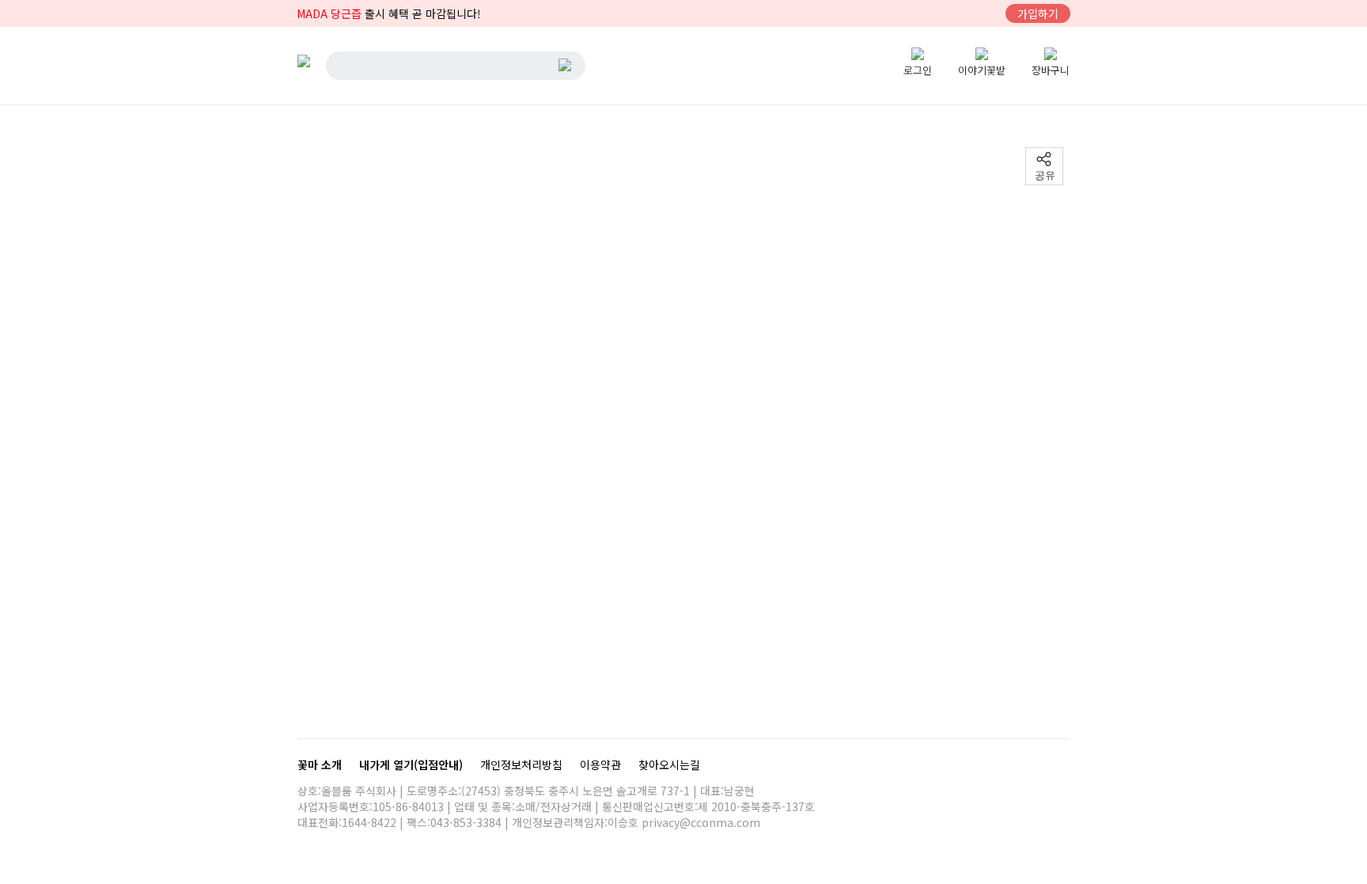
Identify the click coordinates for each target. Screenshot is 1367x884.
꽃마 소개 (321, 764)
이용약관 (602, 764)
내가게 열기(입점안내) (412, 764)
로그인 (917, 70)
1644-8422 (369, 822)
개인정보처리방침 (523, 764)
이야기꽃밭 (981, 70)
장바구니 (1051, 70)
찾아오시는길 (669, 764)
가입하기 (1037, 13)
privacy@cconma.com (701, 822)
